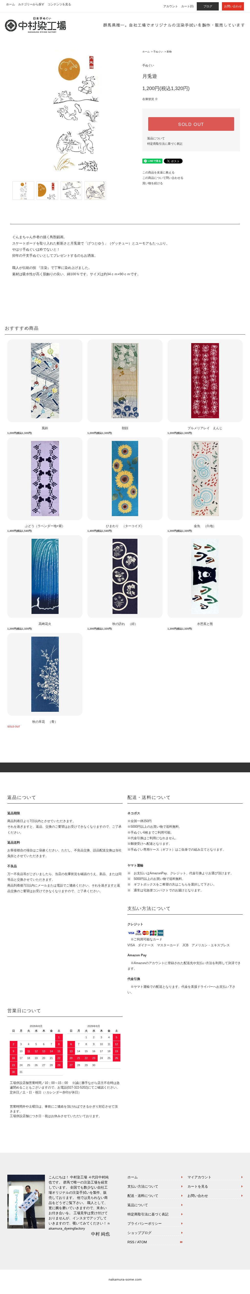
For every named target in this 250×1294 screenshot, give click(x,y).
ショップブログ (139, 1233)
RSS (130, 1242)
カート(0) (187, 6)
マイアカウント (199, 1177)
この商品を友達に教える (158, 172)
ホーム (10, 4)
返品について (156, 138)
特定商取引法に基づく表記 (164, 143)
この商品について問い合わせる (162, 178)
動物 (169, 51)
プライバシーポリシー (144, 1223)
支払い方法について (142, 1186)
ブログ (207, 6)
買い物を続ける (152, 183)
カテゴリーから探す (31, 4)
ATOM (142, 1242)
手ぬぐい (158, 51)
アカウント (170, 6)
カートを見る (198, 1186)
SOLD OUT (191, 124)
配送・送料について (142, 1196)
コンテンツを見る (59, 4)
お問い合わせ (233, 6)
